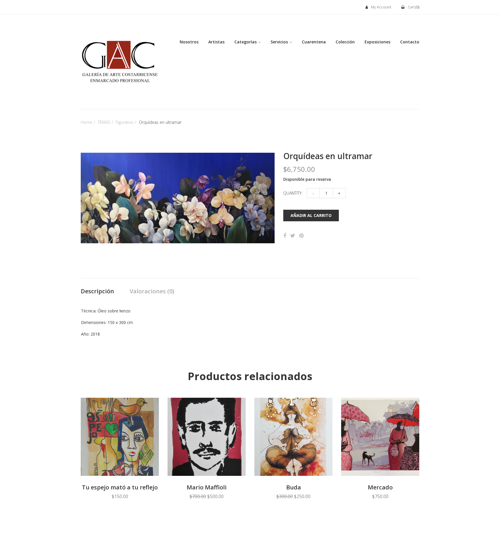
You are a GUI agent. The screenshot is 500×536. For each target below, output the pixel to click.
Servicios (279, 42)
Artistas (216, 42)
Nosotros (189, 42)
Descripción (97, 291)
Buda (293, 487)
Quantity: (292, 193)
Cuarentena (314, 42)
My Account (381, 7)
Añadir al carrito (311, 215)
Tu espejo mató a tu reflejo (120, 487)
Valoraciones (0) (152, 291)
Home (86, 122)
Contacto (409, 42)
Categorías (245, 42)
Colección (345, 42)
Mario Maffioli (207, 487)
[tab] (97, 291)
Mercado (380, 487)
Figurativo (124, 122)
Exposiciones (377, 42)
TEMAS (104, 122)
